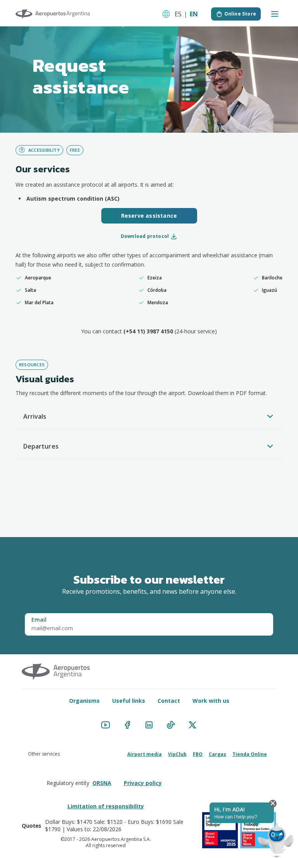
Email (39, 619)
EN (194, 14)
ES (178, 14)
